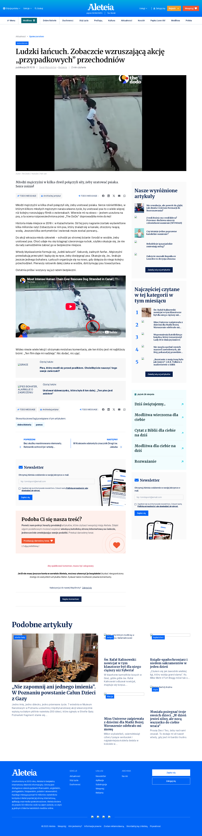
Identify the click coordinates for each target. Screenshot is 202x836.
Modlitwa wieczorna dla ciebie (156, 417)
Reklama (99, 792)
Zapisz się (25, 497)
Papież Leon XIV (158, 20)
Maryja (110, 696)
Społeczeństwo (36, 36)
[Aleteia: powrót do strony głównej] (101, 6)
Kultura (111, 20)
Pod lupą (98, 20)
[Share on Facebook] (103, 196)
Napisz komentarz (70, 599)
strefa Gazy (20, 637)
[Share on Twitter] (114, 196)
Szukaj (40, 8)
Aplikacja (100, 780)
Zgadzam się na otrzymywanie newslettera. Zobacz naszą (55, 489)
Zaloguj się (160, 8)
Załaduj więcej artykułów (159, 269)
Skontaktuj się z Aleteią (137, 826)
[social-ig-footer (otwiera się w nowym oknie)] (109, 817)
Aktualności (126, 20)
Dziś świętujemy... (150, 404)
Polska (189, 20)
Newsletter (101, 776)
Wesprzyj (189, 8)
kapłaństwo (158, 637)
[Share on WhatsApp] (124, 196)
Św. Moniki (111, 13)
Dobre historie (49, 20)
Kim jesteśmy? (75, 826)
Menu (12, 20)
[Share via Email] (119, 196)
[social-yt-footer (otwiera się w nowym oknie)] (92, 817)
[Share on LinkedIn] (108, 196)
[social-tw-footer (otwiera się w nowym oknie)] (103, 817)
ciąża (155, 689)
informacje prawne (92, 826)
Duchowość (67, 20)
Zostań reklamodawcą (114, 826)
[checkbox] (19, 488)
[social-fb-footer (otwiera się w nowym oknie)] (98, 817)
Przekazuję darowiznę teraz (36, 540)
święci (110, 637)
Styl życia (83, 20)
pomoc (39, 424)
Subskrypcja (101, 784)
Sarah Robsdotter (47, 67)
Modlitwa (27, 20)
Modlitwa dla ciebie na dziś (155, 448)
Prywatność (155, 826)
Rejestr (172, 8)
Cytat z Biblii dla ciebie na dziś (155, 432)
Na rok (125, 776)
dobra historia (24, 424)
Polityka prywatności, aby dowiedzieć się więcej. (158, 506)
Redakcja (62, 67)
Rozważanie (145, 461)
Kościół (141, 20)
